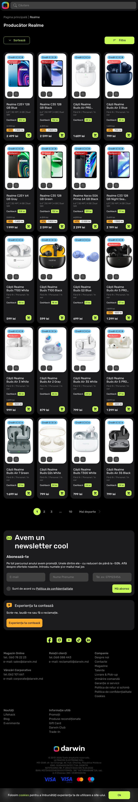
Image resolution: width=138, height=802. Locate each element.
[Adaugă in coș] (28, 135)
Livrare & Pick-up (106, 674)
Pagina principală (15, 17)
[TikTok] (78, 640)
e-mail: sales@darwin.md (20, 661)
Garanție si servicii (107, 683)
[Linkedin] (88, 640)
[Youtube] (69, 640)
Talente (100, 670)
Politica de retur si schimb (112, 687)
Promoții (54, 714)
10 (70, 511)
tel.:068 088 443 (60, 657)
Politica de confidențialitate (54, 588)
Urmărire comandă (107, 679)
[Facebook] (49, 640)
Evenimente (12, 723)
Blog (7, 719)
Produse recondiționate (65, 719)
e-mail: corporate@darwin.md (23, 678)
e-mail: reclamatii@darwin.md (69, 661)
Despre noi (102, 657)
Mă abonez (122, 588)
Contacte (101, 661)
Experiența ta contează (24, 623)
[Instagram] (59, 640)
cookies (24, 795)
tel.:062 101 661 (14, 674)
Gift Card (55, 723)
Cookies (100, 696)
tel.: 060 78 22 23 (15, 657)
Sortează (19, 40)
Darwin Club (57, 727)
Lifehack (9, 714)
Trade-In (54, 731)
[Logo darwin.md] (5, 5)
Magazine (101, 666)
